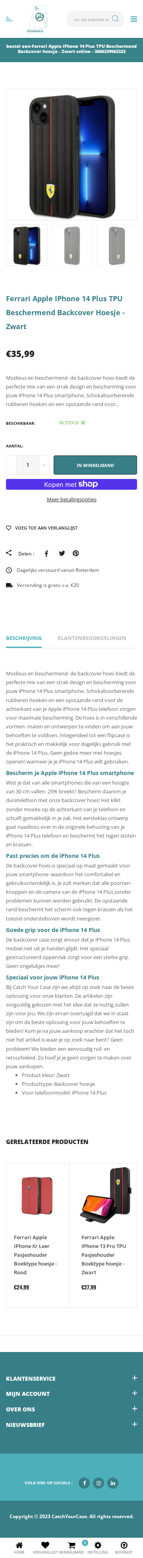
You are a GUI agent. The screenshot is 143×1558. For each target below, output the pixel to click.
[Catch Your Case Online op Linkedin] (112, 1483)
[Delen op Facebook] (48, 553)
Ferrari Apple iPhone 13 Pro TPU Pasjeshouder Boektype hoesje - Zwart (103, 1255)
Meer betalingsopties (72, 499)
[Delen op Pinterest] (76, 553)
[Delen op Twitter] (62, 553)
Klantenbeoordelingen (92, 638)
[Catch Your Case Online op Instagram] (98, 1483)
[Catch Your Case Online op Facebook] (84, 1483)
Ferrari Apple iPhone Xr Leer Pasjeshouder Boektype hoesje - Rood (35, 1255)
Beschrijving (24, 638)
